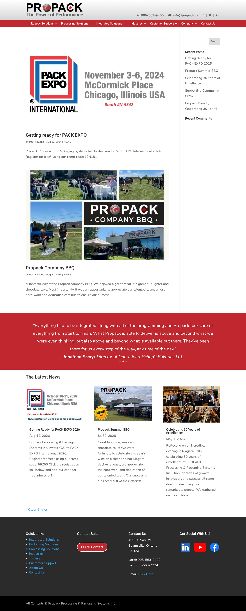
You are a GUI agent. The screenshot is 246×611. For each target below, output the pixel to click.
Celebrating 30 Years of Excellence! (183, 431)
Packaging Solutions (44, 544)
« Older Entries (37, 509)
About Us (36, 568)
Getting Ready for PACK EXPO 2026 (54, 429)
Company (187, 23)
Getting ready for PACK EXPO (56, 135)
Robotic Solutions (42, 23)
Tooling (34, 558)
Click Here (145, 574)
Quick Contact (92, 547)
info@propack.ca (185, 15)
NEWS (67, 142)
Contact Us (208, 23)
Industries (136, 23)
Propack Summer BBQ (201, 71)
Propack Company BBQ (50, 268)
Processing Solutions (74, 23)
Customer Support (162, 23)
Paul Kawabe (36, 142)
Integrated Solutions (109, 23)
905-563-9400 (152, 15)
